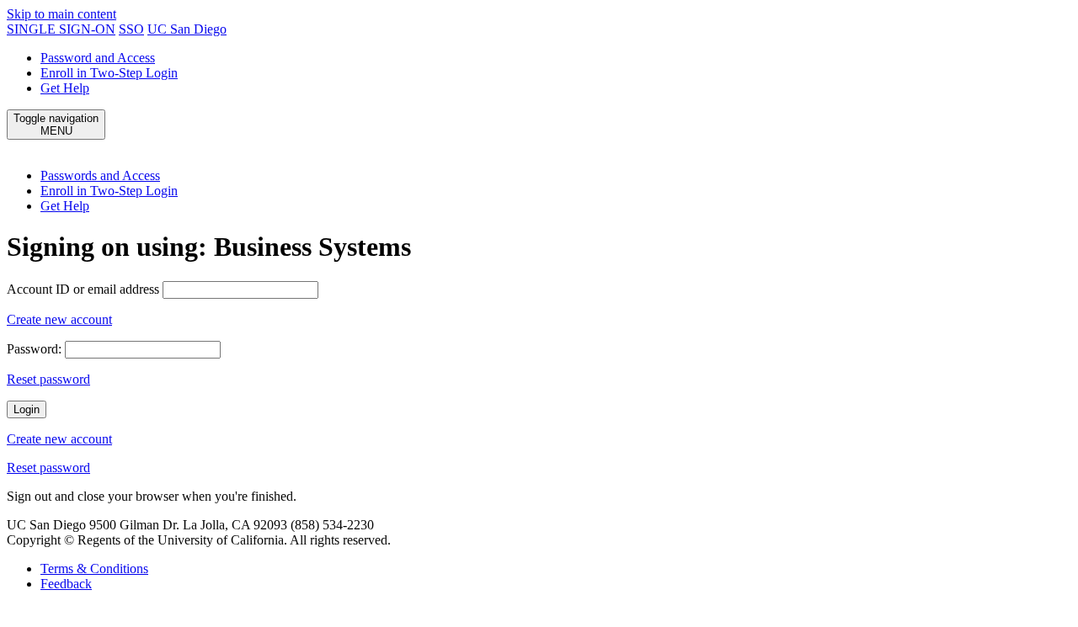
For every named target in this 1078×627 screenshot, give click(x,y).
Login (26, 409)
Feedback (66, 584)
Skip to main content (61, 14)
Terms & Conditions (94, 568)
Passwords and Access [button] (100, 175)
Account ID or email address (83, 289)
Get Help (64, 88)
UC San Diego (187, 29)
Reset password (48, 379)
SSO (131, 29)
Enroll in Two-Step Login (109, 73)
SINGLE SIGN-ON (61, 29)
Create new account (59, 319)
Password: (34, 349)
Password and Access (97, 57)
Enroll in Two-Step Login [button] (109, 190)
